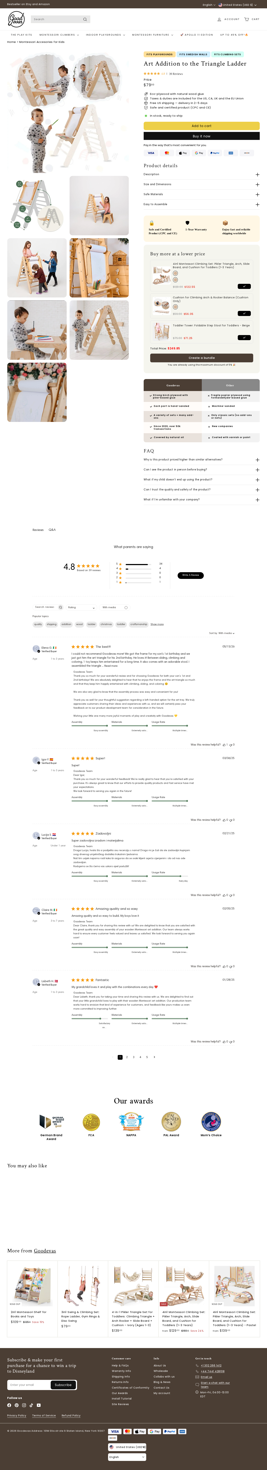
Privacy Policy (16, 1415)
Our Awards (120, 1393)
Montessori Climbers (58, 35)
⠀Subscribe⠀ (63, 1385)
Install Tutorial (122, 1398)
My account (162, 1393)
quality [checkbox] (38, 624)
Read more (111, 666)
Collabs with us (164, 1376)
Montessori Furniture (151, 35)
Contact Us (161, 1388)
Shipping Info (121, 1376)
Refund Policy (71, 1415)
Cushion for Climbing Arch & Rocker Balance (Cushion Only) (210, 299)
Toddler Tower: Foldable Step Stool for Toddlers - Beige (211, 325)
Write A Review (190, 575)
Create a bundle (202, 358)
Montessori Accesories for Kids (42, 42)
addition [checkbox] (66, 624)
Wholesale (161, 1371)
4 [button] (140, 1057)
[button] (139, 565)
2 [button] (127, 1057)
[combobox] (60, 19)
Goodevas (45, 1250)
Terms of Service (44, 1415)
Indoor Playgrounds (104, 35)
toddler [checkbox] (121, 624)
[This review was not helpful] (230, 745)
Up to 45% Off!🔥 (234, 35)
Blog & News (162, 1382)
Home (11, 42)
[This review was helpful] (224, 745)
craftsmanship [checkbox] (138, 624)
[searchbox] (45, 607)
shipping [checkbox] (51, 624)
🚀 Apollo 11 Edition (196, 35)
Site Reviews (120, 1404)
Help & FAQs (120, 1365)
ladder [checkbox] (92, 624)
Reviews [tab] (38, 530)
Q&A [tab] (52, 530)
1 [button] (120, 1057)
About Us (160, 1365)
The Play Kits (21, 35)
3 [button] (133, 1057)
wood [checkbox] (79, 624)
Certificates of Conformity (130, 1388)
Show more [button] (157, 624)
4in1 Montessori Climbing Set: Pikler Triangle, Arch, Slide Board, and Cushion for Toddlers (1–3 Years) (211, 265)
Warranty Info (121, 1371)
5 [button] (147, 1057)
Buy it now (202, 136)
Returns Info (120, 1382)
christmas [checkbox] (106, 624)
